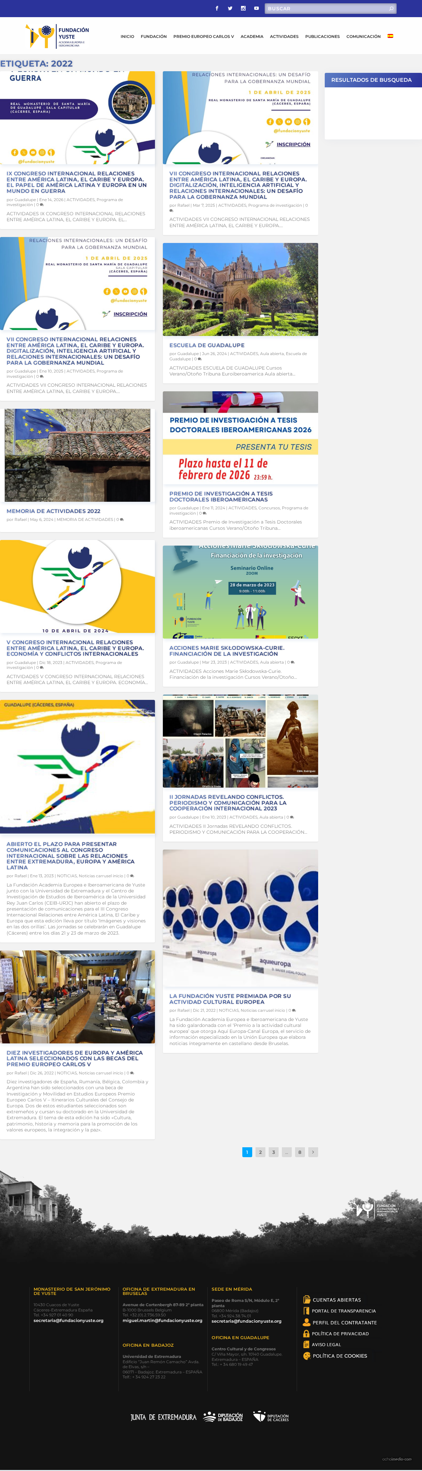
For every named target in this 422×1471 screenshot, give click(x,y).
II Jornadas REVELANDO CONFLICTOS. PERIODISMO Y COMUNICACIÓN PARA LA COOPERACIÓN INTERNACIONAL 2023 (228, 803)
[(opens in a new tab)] (77, 455)
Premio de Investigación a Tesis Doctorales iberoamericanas (221, 497)
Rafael (21, 519)
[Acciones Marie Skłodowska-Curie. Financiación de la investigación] (240, 592)
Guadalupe (25, 199)
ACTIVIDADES (284, 36)
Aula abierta (272, 353)
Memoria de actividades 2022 (54, 511)
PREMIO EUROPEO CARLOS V (203, 36)
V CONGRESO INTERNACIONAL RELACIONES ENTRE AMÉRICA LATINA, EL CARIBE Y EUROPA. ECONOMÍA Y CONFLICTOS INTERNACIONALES (75, 648)
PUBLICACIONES (322, 36)
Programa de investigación (275, 205)
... (286, 1152)
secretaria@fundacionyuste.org (69, 1320)
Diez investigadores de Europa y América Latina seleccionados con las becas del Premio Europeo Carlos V (75, 1058)
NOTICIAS (67, 875)
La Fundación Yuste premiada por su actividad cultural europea (230, 999)
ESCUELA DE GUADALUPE (207, 345)
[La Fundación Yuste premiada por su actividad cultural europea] (240, 918)
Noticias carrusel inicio (101, 875)
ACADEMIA (252, 36)
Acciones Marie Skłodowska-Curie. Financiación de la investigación (227, 651)
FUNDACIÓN (154, 36)
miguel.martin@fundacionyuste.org (162, 1320)
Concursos (269, 507)
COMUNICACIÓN (364, 36)
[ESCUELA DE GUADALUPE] (240, 289)
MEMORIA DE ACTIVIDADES (85, 519)
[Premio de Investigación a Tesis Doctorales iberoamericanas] (240, 437)
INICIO (127, 36)
